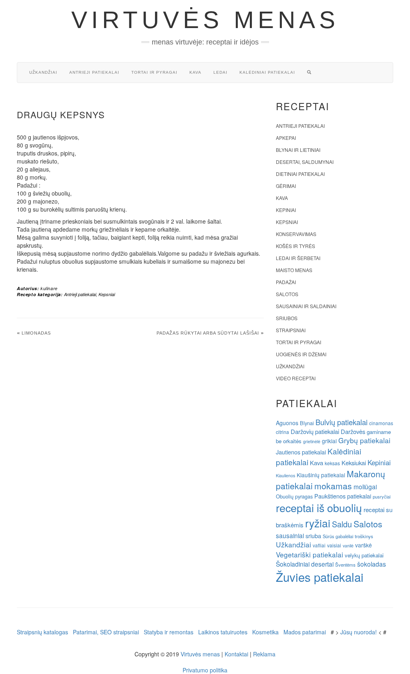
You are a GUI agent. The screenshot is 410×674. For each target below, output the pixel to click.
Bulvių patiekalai (342, 422)
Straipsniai (290, 330)
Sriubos (286, 318)
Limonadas (36, 333)
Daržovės (353, 431)
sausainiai (290, 535)
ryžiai (317, 523)
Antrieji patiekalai (94, 72)
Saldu (342, 524)
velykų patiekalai (364, 555)
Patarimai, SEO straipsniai (106, 632)
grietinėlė (311, 441)
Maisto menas (294, 269)
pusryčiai (381, 496)
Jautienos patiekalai (301, 452)
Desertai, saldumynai (305, 161)
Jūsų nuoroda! (358, 632)
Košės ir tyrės (295, 245)
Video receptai (296, 378)
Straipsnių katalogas (42, 632)
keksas (332, 463)
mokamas (333, 486)
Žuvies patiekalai (320, 576)
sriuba (313, 536)
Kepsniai (106, 294)
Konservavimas (296, 233)
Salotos (287, 294)
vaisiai (334, 545)
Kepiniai (286, 209)
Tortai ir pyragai (154, 72)
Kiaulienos (285, 475)
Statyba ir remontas (168, 632)
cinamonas (381, 423)
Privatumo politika (205, 670)
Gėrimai (286, 185)
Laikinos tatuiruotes (222, 632)
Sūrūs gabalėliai (338, 536)
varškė (363, 545)
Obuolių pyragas (294, 496)
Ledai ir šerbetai (298, 257)
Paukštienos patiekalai (342, 496)
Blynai (307, 423)
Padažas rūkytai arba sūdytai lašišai (208, 333)
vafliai (319, 545)
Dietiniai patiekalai (300, 173)
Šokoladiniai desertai (305, 563)
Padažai (286, 281)
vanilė (348, 546)
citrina (282, 431)
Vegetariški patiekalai (309, 554)
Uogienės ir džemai (301, 354)
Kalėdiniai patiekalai (267, 72)
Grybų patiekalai (364, 440)
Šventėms (345, 564)
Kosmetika (265, 632)
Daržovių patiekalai (315, 431)
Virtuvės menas (205, 19)
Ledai (220, 72)
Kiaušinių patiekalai (321, 475)
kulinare (49, 288)
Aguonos (287, 423)
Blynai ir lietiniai (298, 149)
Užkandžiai (43, 72)
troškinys (364, 536)
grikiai (329, 441)
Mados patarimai (304, 632)
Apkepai (286, 137)
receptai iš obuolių (319, 507)
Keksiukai (354, 462)
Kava (195, 72)
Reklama (264, 654)
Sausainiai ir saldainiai (306, 306)
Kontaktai (236, 654)
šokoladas (371, 563)
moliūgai (365, 486)
